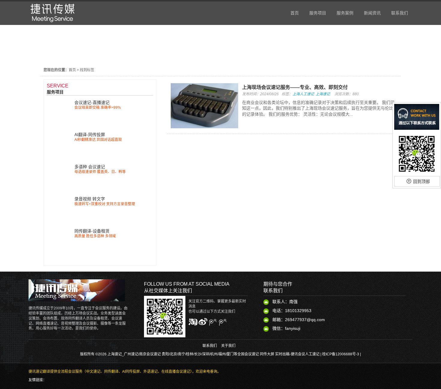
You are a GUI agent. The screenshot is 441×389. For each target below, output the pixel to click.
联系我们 (209, 346)
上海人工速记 (303, 94)
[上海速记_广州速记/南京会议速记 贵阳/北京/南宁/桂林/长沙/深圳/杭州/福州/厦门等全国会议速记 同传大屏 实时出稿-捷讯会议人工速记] (52, 23)
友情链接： (37, 380)
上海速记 (323, 94)
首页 (72, 70)
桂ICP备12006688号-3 (340, 354)
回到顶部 (421, 181)
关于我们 (228, 346)
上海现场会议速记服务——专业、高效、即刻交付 (295, 87)
